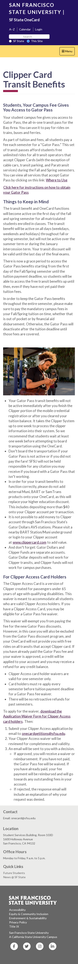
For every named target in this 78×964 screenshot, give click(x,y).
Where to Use (56, 180)
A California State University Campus (33, 937)
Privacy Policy (18, 922)
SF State (18, 41)
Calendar (25, 29)
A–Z (12, 29)
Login (38, 29)
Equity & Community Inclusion (28, 914)
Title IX (14, 926)
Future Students (14, 873)
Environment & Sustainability (28, 918)
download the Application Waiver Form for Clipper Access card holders (37, 716)
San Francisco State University (29, 932)
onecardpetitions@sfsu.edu (43, 733)
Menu (68, 52)
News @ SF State (14, 877)
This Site (37, 41)
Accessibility (17, 910)
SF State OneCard (24, 19)
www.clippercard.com (29, 542)
